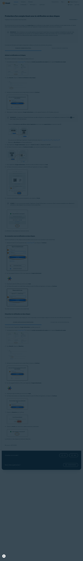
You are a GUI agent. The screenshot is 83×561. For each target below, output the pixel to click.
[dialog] (41, 280)
